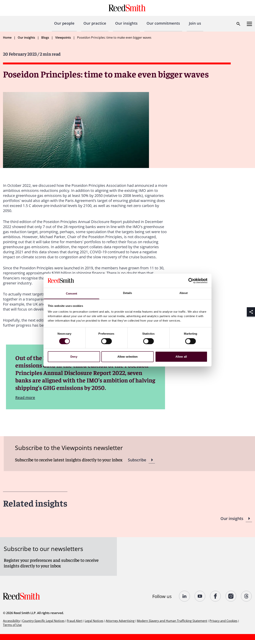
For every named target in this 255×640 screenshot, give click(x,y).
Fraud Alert (75, 621)
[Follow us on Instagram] (231, 596)
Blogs (45, 37)
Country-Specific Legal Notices (43, 621)
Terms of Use (12, 625)
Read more (25, 397)
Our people (64, 23)
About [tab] (183, 293)
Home (7, 37)
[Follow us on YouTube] (200, 596)
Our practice (94, 23)
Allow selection (127, 356)
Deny (73, 356)
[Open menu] (249, 23)
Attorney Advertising (120, 621)
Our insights (126, 23)
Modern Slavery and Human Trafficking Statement (172, 621)
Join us (195, 23)
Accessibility (11, 621)
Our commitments (163, 23)
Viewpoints (63, 37)
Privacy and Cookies (223, 621)
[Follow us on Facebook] (215, 596)
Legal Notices (94, 621)
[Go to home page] (128, 8)
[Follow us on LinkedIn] (184, 596)
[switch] (106, 341)
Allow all (181, 356)
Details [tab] (127, 293)
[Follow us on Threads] (246, 596)
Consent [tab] (71, 293)
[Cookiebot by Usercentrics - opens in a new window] (191, 281)
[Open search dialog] (238, 23)
